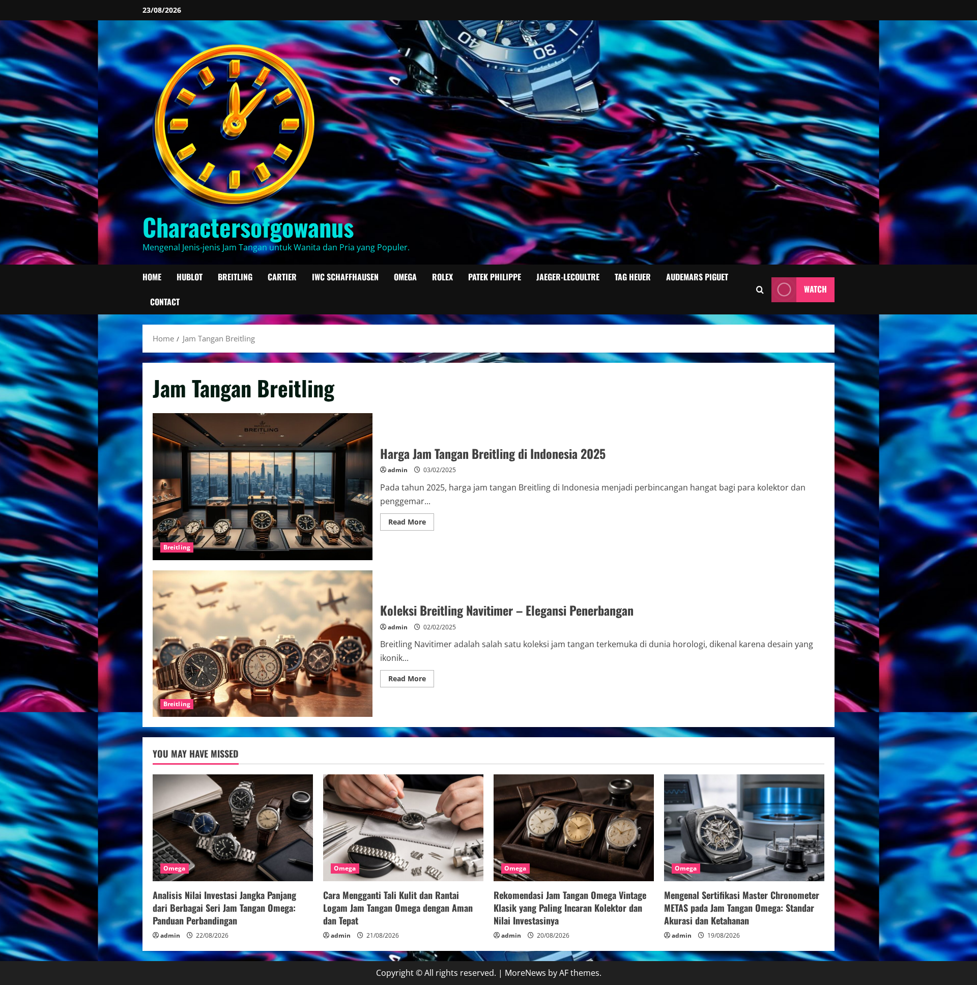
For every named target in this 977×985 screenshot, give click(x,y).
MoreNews (525, 972)
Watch (815, 289)
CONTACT (165, 302)
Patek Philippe (494, 277)
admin (398, 470)
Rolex (442, 277)
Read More (411, 523)
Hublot (190, 277)
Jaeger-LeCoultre (567, 277)
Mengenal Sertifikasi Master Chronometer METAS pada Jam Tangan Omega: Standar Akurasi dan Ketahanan (741, 907)
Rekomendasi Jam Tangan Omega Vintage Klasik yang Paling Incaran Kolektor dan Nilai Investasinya (570, 907)
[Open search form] (760, 289)
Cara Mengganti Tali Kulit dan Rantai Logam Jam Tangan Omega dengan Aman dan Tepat (398, 907)
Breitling (235, 277)
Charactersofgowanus (248, 227)
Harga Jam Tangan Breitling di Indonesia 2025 (262, 486)
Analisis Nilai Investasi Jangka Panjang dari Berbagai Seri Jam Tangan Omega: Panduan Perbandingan (224, 907)
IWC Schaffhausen (345, 277)
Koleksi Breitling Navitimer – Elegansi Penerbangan (262, 643)
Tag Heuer (633, 277)
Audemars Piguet (697, 277)
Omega (405, 277)
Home (151, 277)
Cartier (282, 277)
